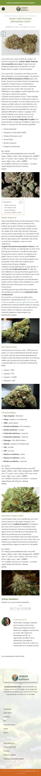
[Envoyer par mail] (22, 608)
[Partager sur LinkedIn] (29, 608)
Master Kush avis (10, 205)
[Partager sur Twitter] (18, 608)
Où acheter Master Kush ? (13, 212)
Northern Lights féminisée (24, 302)
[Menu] (3, 9)
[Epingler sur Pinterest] (26, 608)
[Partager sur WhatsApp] (11, 608)
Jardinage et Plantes (24, 16)
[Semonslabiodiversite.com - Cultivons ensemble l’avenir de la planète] (22, 8)
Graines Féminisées (11, 16)
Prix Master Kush (10, 207)
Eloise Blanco (30, 27)
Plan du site (21, 773)
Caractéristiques (9, 210)
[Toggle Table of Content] (20, 202)
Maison (34, 16)
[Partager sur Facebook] (15, 608)
